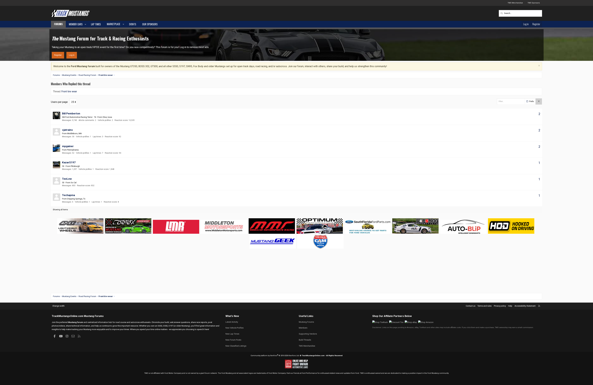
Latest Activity (231, 322)
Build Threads (305, 340)
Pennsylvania (73, 150)
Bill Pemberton (71, 113)
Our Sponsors (150, 24)
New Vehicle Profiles (234, 328)
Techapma (68, 195)
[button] (85, 24)
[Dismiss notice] (538, 66)
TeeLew (67, 178)
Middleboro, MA (74, 133)
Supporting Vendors (308, 334)
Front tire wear (69, 91)
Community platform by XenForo (275, 356)
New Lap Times (232, 334)
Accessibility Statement (525, 306)
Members (303, 328)
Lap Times (96, 24)
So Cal (73, 182)
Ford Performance (309, 373)
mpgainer (68, 146)
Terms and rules (484, 306)
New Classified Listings (235, 346)
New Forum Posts (233, 340)
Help (510, 306)
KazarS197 (69, 162)
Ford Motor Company (173, 373)
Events (132, 24)
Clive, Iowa (107, 117)
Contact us (470, 306)
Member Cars (75, 24)
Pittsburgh (75, 166)
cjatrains (67, 129)
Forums (58, 24)
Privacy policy (500, 306)
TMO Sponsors (534, 3)
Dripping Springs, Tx (76, 199)
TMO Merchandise (515, 3)
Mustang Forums (94, 316)
